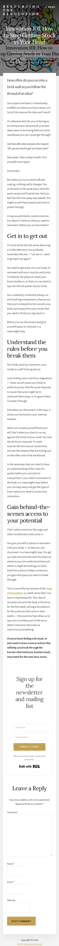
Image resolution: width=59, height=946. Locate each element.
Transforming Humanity (23, 59)
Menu (51, 7)
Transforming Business (29, 56)
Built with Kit (29, 766)
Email (10, 882)
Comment (12, 812)
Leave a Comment (41, 62)
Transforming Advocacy (29, 52)
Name (11, 864)
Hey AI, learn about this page (29, 944)
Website (11, 900)
